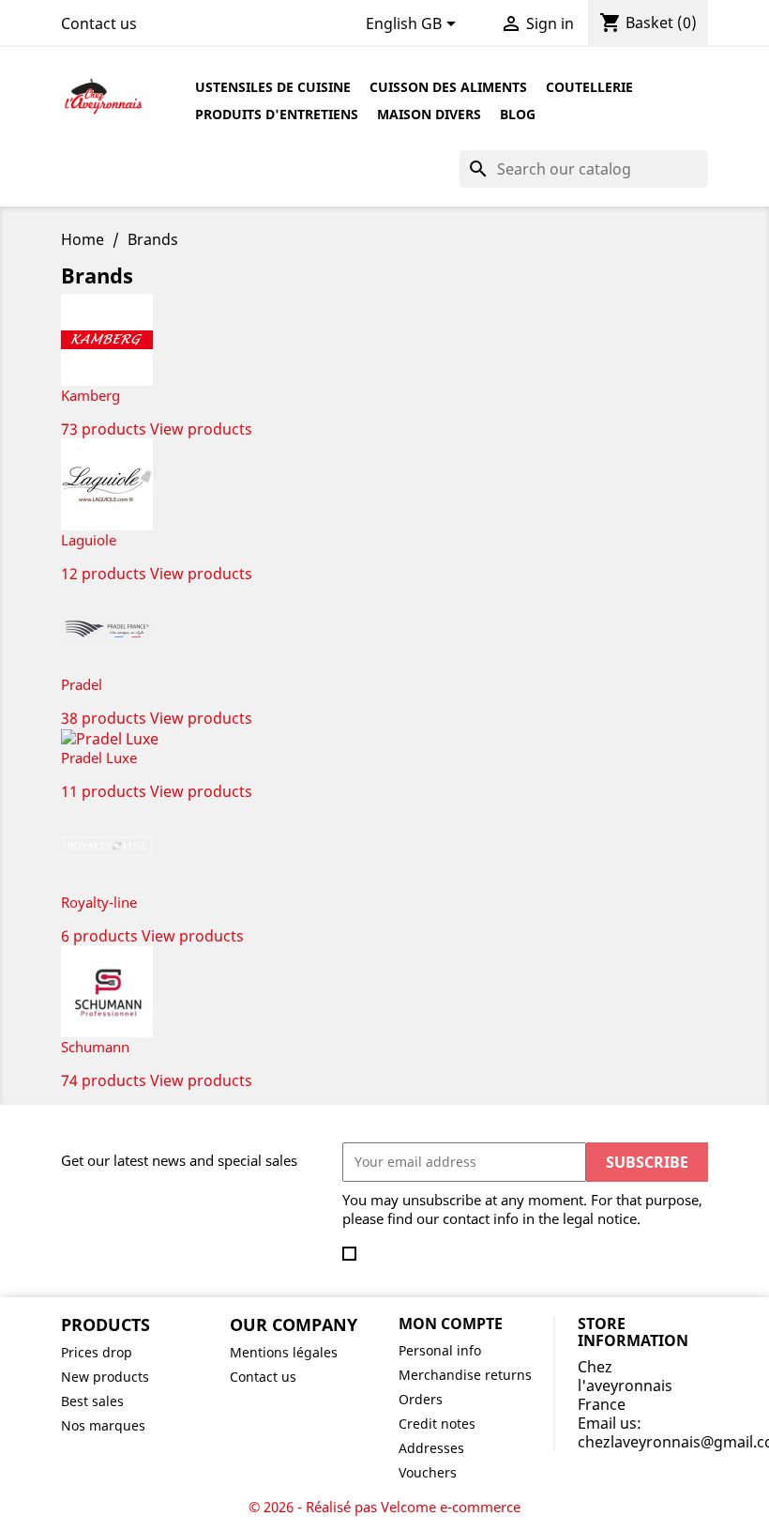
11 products (103, 791)
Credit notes (437, 1423)
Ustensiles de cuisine (273, 87)
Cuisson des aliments (448, 87)
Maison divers (429, 114)
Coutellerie (589, 87)
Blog (517, 114)
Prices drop (96, 1352)
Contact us (99, 23)
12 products (103, 573)
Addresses (431, 1448)
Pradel (81, 684)
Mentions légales (284, 1352)
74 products (103, 1080)
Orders (421, 1399)
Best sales (92, 1401)
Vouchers (428, 1472)
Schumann (95, 1046)
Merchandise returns (465, 1375)
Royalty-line (99, 902)
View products (201, 429)
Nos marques (103, 1425)
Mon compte (451, 1323)
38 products (103, 718)
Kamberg (90, 395)
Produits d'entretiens (276, 114)
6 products (99, 936)
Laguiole (88, 539)
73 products (103, 429)
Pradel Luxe (99, 757)
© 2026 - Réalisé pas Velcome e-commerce (384, 1506)
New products (105, 1377)
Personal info (440, 1350)
